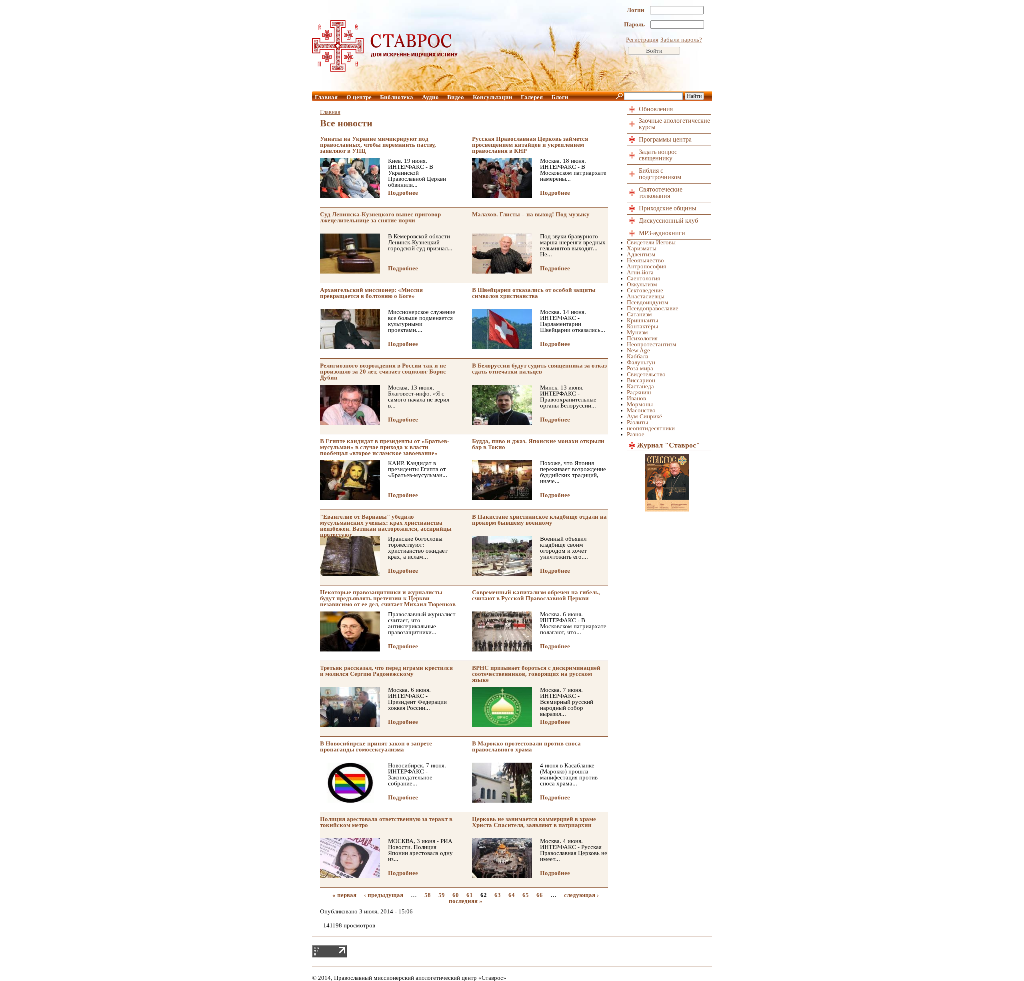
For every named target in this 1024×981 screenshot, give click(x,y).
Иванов (636, 398)
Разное (635, 434)
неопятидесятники (651, 428)
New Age (638, 350)
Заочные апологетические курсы (674, 123)
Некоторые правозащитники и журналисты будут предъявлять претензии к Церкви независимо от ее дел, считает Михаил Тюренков (388, 598)
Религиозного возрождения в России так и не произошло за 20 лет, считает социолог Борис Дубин (383, 371)
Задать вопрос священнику (658, 155)
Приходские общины (667, 208)
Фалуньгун (641, 362)
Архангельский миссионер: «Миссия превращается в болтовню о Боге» (371, 293)
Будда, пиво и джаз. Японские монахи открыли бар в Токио (538, 444)
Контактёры (642, 326)
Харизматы (641, 248)
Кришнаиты (642, 320)
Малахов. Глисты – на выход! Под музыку (531, 214)
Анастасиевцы (645, 296)
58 (427, 895)
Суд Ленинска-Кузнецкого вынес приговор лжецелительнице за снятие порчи (380, 217)
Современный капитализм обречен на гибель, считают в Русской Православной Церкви (536, 595)
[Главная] (385, 69)
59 (441, 895)
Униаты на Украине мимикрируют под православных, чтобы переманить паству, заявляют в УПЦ (378, 145)
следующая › (581, 895)
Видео (455, 97)
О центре (359, 97)
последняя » (465, 901)
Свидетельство (646, 374)
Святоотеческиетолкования (660, 192)
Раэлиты (637, 422)
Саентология (643, 278)
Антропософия (646, 266)
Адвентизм (641, 254)
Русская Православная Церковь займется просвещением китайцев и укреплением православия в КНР (530, 145)
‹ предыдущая (383, 895)
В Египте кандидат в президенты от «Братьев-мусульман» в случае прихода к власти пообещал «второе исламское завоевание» (384, 447)
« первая (344, 895)
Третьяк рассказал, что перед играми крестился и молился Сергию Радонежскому (386, 671)
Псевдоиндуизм (647, 302)
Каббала (637, 356)
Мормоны (640, 404)
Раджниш (639, 392)
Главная (326, 97)
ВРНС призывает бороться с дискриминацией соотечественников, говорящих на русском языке (536, 674)
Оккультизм (642, 284)
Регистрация (642, 39)
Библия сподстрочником (660, 173)
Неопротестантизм (651, 344)
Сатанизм (639, 314)
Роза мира (640, 368)
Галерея (532, 97)
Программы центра (665, 139)
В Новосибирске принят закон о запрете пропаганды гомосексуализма (376, 746)
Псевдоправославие (652, 308)
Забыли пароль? (681, 39)
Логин (636, 10)
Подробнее (403, 193)
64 (511, 895)
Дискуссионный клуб (668, 220)
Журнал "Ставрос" (668, 445)
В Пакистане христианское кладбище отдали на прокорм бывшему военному (539, 519)
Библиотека (396, 97)
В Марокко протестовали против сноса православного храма (526, 746)
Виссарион (641, 380)
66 (539, 895)
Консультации (492, 97)
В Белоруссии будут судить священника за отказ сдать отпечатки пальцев (539, 368)
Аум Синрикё (644, 416)
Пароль (635, 24)
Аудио (430, 97)
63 (497, 895)
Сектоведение (645, 290)
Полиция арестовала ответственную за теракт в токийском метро (386, 822)
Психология (642, 338)
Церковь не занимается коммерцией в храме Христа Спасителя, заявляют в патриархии (534, 822)
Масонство (641, 410)
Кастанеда (640, 386)
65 (525, 895)
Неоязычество (645, 260)
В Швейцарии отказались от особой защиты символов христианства (534, 293)
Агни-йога (640, 272)
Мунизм (637, 332)
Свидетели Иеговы (651, 242)
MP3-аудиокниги (662, 233)
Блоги (560, 97)
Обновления (656, 109)
